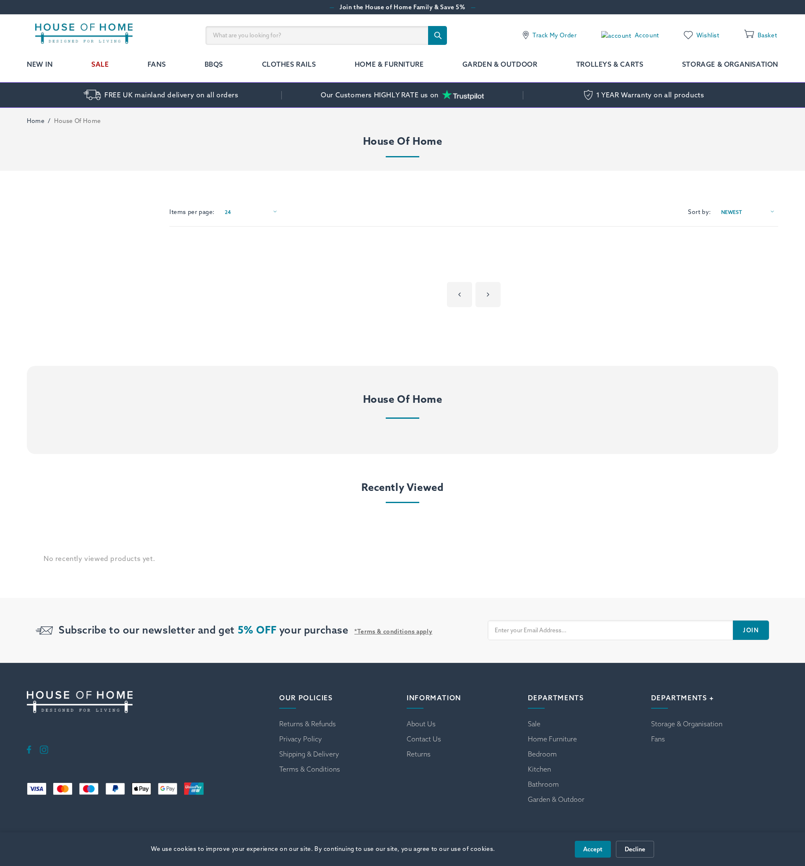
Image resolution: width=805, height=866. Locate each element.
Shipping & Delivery (309, 754)
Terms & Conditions (309, 769)
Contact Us (424, 739)
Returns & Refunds (307, 724)
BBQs (214, 64)
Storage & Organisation (730, 64)
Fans (157, 64)
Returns (419, 754)
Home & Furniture (389, 64)
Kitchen (539, 769)
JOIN (751, 630)
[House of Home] (80, 35)
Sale (100, 64)
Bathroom (543, 784)
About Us (421, 724)
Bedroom (542, 754)
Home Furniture (552, 739)
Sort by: (699, 212)
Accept (592, 849)
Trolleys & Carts (610, 64)
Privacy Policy (300, 739)
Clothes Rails (289, 64)
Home (35, 121)
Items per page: (192, 212)
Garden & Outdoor (500, 64)
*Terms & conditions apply (393, 631)
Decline (635, 849)
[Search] (437, 35)
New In (40, 64)
